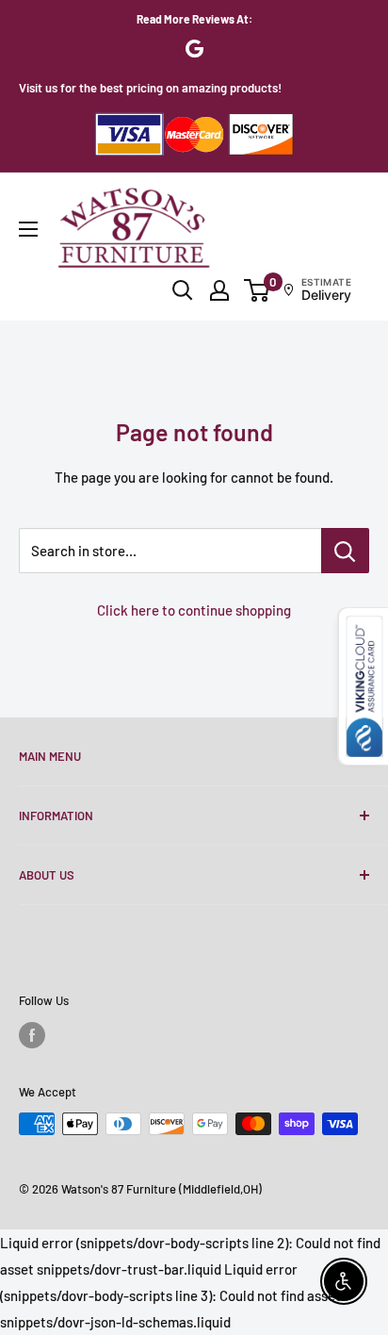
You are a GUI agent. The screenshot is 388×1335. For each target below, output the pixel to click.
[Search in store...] (345, 550)
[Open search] (182, 290)
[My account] (219, 290)
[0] (257, 290)
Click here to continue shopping (194, 610)
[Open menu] (28, 229)
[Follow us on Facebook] (32, 1035)
